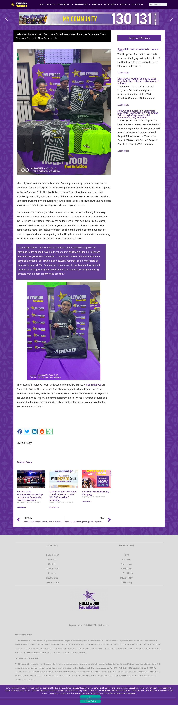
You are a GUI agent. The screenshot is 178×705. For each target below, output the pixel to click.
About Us (51, 4)
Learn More (123, 72)
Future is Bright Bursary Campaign (95, 493)
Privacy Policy (90, 701)
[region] (89, 18)
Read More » (21, 507)
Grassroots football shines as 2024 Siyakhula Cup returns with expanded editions (138, 81)
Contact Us (137, 4)
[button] (6, 18)
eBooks (124, 4)
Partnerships (64, 4)
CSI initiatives (93, 384)
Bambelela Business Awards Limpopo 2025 (138, 50)
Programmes (81, 4)
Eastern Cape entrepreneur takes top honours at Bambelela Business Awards (30, 496)
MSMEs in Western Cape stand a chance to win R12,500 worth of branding (62, 496)
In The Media (110, 4)
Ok (90, 697)
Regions (96, 4)
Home (42, 4)
